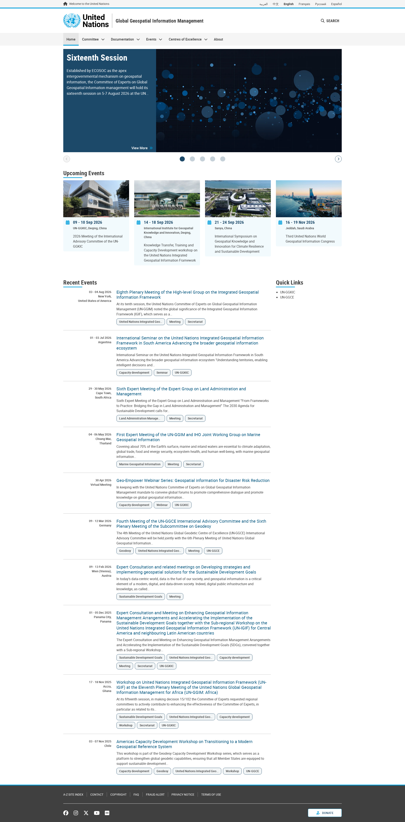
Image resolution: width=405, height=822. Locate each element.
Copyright (118, 794)
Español (336, 4)
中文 (276, 4)
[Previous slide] (66, 159)
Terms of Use (211, 794)
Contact (96, 794)
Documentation (121, 39)
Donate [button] (327, 813)
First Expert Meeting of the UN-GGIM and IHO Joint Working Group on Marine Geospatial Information (188, 437)
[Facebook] (66, 812)
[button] (142, 148)
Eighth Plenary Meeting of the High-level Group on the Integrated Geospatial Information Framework (187, 295)
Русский (320, 4)
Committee (89, 39)
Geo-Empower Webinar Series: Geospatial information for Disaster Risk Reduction (193, 480)
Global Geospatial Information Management (159, 21)
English (289, 4)
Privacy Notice (182, 794)
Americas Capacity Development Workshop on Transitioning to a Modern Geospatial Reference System (184, 744)
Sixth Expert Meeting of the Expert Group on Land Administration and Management (181, 391)
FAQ (136, 794)
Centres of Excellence (184, 39)
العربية (263, 4)
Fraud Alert (155, 794)
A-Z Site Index (73, 794)
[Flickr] (107, 812)
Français (304, 4)
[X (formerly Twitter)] (86, 812)
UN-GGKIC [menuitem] (287, 292)
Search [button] (332, 20)
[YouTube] (97, 812)
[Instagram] (76, 812)
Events (149, 39)
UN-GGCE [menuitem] (287, 297)
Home (71, 39)
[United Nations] (86, 21)
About (218, 39)
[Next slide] (338, 159)
